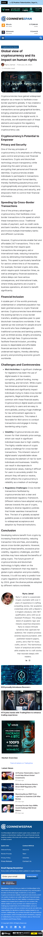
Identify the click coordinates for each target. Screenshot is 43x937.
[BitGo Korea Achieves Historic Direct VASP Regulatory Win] (8, 787)
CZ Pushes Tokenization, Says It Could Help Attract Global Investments (24, 3)
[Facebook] (2, 927)
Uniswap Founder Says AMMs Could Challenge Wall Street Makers (26, 808)
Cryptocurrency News (10, 47)
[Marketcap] (24, 927)
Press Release (6, 861)
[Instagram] (29, 660)
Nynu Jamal (10, 65)
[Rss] (20, 927)
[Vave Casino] (21, 9)
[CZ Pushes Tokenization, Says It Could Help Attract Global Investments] (8, 776)
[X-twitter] (7, 927)
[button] (3, 38)
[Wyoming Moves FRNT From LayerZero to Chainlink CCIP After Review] (8, 797)
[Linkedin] (15, 927)
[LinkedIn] (26, 660)
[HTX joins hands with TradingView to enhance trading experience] (21, 700)
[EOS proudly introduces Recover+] (21, 675)
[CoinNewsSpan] (16, 18)
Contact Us (27, 861)
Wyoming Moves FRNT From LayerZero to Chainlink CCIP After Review (28, 796)
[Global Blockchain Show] (21, 934)
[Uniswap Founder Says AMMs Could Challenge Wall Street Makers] (8, 808)
